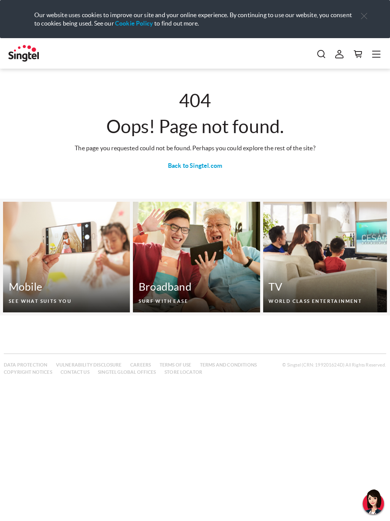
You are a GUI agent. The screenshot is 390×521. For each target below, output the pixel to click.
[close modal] (364, 11)
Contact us (75, 372)
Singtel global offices (127, 372)
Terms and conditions (228, 364)
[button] (364, 16)
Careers (140, 364)
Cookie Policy (134, 23)
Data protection (25, 364)
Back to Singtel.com (195, 165)
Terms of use (176, 364)
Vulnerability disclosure (89, 364)
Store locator (183, 372)
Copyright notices (28, 372)
